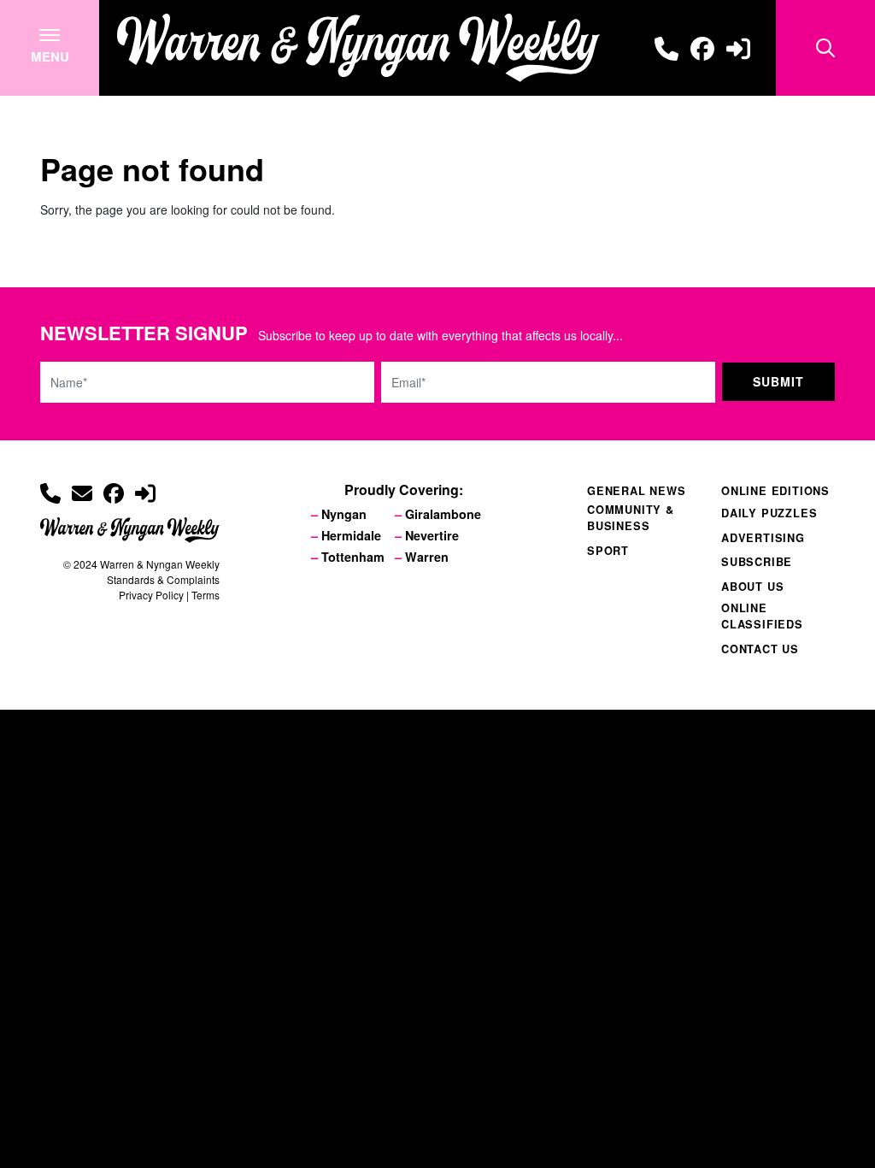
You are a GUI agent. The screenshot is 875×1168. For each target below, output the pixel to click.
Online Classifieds (762, 616)
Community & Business (630, 518)
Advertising (763, 538)
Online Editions (775, 491)
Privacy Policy (151, 594)
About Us (752, 586)
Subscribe (756, 561)
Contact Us (760, 649)
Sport (608, 550)
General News (636, 491)
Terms (205, 594)
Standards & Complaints (163, 579)
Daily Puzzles (769, 513)
